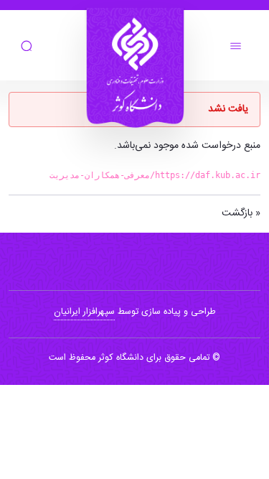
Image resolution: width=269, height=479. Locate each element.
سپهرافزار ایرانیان (84, 312)
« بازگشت (241, 213)
